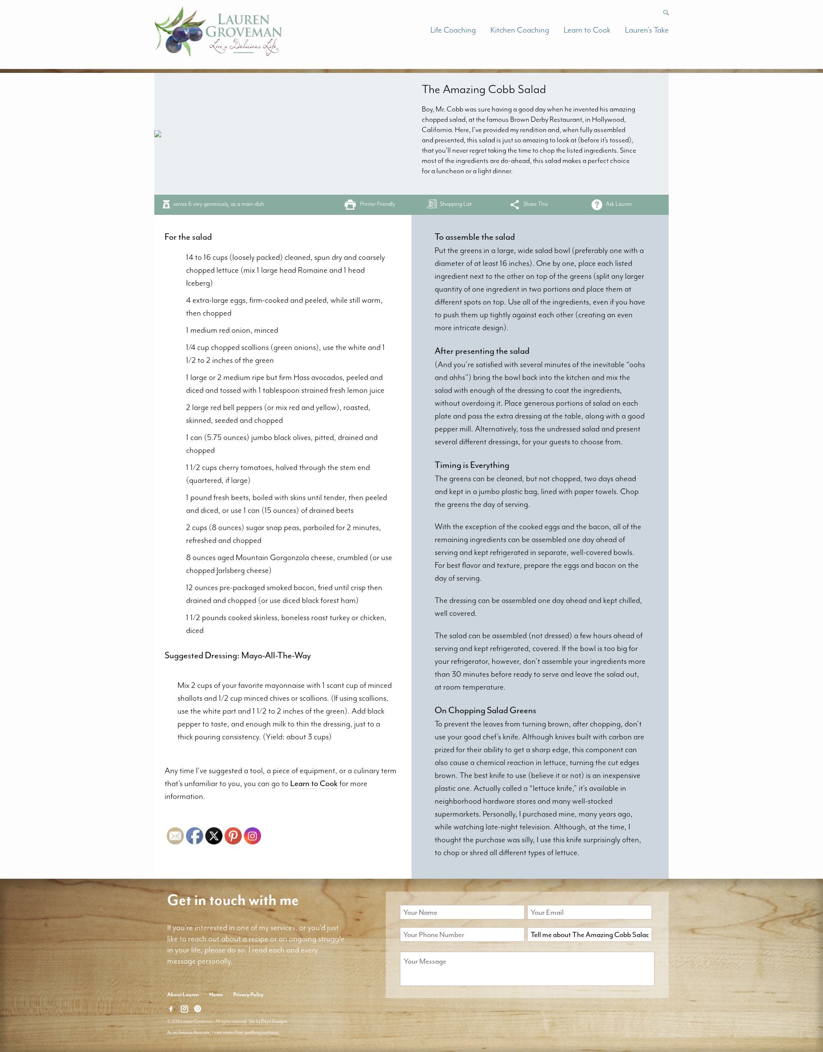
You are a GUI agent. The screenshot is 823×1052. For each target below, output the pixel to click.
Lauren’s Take (647, 30)
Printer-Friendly (377, 204)
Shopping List (456, 204)
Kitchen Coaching (519, 30)
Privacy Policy (248, 994)
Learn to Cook (587, 30)
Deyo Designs (274, 1021)
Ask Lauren (619, 204)
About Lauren (183, 994)
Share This (535, 204)
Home (216, 994)
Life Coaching (453, 30)
